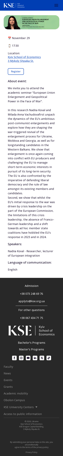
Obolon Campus (14, 400)
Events (8, 380)
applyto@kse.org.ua (32, 301)
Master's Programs (31, 349)
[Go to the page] (14, 5)
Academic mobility (16, 393)
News (7, 373)
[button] (16, 71)
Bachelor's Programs (31, 342)
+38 (22, 318)
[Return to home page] (31, 330)
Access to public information (23, 414)
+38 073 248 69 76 (31, 293)
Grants (8, 387)
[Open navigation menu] (56, 5)
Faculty (8, 366)
